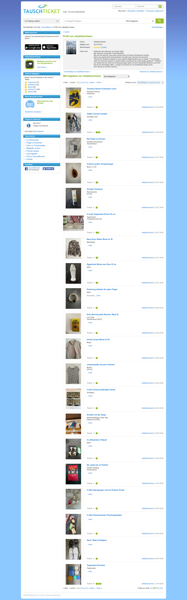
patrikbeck (32, 85)
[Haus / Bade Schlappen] (73, 559)
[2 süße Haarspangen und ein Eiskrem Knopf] (73, 509)
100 (161, 588)
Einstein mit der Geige (96, 415)
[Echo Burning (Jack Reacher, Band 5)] (73, 333)
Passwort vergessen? (155, 11)
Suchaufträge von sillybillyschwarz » (77, 72)
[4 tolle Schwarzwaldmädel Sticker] (73, 409)
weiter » (92, 82)
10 (151, 588)
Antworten (40, 131)
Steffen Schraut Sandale (97, 114)
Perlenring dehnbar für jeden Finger (102, 289)
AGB (25, 595)
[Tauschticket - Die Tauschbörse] (41, 10)
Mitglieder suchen (33, 148)
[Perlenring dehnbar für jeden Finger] (73, 308)
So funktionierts (32, 140)
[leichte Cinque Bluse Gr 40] (73, 358)
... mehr (89, 97)
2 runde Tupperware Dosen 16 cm (101, 214)
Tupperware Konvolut (96, 565)
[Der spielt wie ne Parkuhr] (73, 484)
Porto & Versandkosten (35, 156)
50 (158, 588)
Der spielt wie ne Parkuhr (97, 465)
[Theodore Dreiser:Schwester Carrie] (73, 108)
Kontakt (29, 159)
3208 (104, 47)
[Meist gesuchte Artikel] (30, 108)
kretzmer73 (32, 89)
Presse (48, 595)
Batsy (30, 87)
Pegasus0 (32, 82)
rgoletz (30, 92)
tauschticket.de (34, 168)
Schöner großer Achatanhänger (100, 164)
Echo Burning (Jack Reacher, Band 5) (102, 314)
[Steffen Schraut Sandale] (73, 133)
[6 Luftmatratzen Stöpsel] (73, 459)
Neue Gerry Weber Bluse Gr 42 (100, 239)
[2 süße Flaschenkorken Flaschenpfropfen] (73, 534)
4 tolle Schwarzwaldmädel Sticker (101, 390)
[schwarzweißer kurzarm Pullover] (73, 383)
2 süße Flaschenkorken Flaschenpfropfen (104, 515)
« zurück (66, 32)
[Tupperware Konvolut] (73, 584)
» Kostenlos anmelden (135, 11)
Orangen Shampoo (95, 189)
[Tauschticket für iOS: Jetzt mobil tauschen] (50, 49)
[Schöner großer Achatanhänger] (73, 183)
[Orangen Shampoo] (73, 208)
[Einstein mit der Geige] (73, 434)
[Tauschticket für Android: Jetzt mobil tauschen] (33, 49)
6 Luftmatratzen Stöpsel (97, 440)
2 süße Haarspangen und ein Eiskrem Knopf (105, 490)
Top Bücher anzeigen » (33, 112)
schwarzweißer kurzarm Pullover (101, 365)
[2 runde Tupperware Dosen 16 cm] (73, 233)
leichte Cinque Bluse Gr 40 (98, 340)
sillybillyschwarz (148, 107)
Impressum (56, 595)
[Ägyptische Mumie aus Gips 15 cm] (73, 283)
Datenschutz (32, 595)
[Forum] (29, 69)
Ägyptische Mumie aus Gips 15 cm (101, 264)
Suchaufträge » (158, 27)
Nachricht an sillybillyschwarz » (151, 72)
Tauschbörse (46, 27)
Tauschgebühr (32, 154)
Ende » (99, 82)
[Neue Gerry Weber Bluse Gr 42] (73, 258)
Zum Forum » (42, 67)
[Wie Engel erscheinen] (73, 158)
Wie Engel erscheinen (96, 139)
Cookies (41, 595)
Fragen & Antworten (34, 143)
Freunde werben (32, 151)
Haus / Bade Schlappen (97, 540)
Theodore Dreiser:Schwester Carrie (101, 89)
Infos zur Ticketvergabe (35, 145)
